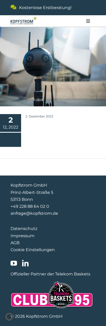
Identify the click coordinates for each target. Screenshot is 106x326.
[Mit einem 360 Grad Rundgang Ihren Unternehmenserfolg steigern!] (53, 66)
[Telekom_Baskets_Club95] (52, 283)
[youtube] (14, 263)
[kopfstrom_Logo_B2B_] (23, 19)
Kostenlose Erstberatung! (45, 7)
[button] (9, 316)
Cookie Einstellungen (33, 249)
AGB (15, 242)
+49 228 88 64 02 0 (30, 206)
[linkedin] (25, 263)
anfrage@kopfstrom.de (34, 213)
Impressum (22, 235)
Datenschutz (24, 228)
